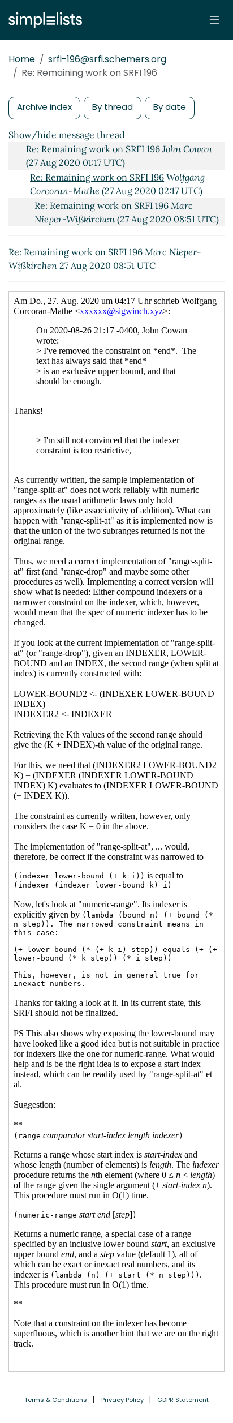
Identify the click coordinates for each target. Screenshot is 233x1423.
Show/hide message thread (66, 134)
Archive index (44, 107)
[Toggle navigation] (214, 20)
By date (169, 107)
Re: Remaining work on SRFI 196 (93, 149)
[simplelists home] (42, 20)
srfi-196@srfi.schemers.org (107, 59)
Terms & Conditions (55, 1399)
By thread (112, 107)
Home (21, 59)
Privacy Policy (122, 1399)
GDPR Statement (183, 1399)
